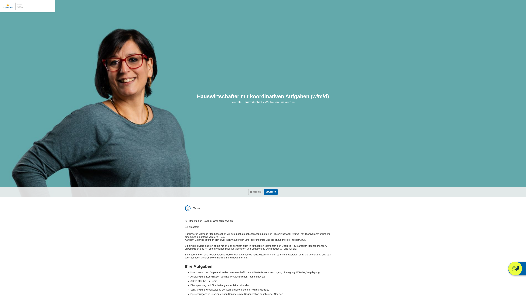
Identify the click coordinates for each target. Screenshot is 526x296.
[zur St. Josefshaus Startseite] (13, 6)
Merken (257, 192)
